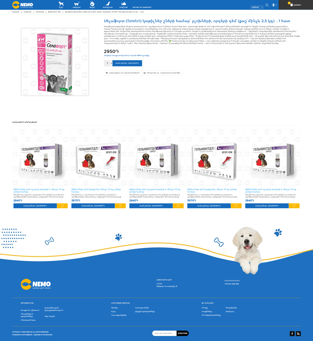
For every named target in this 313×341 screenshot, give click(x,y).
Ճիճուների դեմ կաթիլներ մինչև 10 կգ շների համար (96, 190)
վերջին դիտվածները (145, 311)
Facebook (292, 333)
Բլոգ (113, 311)
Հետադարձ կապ (28, 320)
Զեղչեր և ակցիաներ (142, 7)
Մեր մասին (50, 316)
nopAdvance (47, 334)
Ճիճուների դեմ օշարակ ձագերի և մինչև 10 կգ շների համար (39, 190)
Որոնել (114, 308)
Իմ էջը (205, 308)
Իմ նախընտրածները (211, 315)
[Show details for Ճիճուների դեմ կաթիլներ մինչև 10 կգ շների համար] (98, 157)
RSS (298, 333)
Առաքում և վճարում (30, 310)
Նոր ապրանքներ (119, 315)
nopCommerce (27, 334)
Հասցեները (207, 311)
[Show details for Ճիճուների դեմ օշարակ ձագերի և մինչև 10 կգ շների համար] (40, 157)
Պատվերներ (231, 308)
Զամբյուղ (230, 311)
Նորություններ (142, 308)
